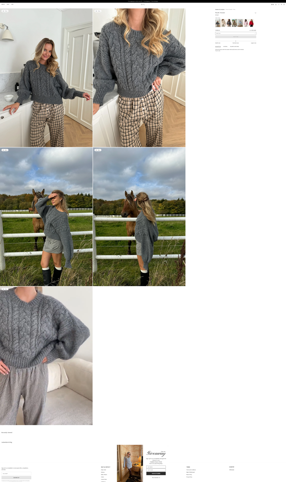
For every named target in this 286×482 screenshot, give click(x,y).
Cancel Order (104, 479)
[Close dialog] (167, 446)
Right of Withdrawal (190, 472)
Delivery (102, 472)
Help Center (103, 469)
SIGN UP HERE (156, 473)
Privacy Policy (189, 477)
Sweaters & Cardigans (219, 9)
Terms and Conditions (191, 469)
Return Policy (189, 474)
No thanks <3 (156, 477)
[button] (8, 4)
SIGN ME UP (16, 477)
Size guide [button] (253, 30)
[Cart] (284, 4)
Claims (102, 477)
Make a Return (104, 474)
